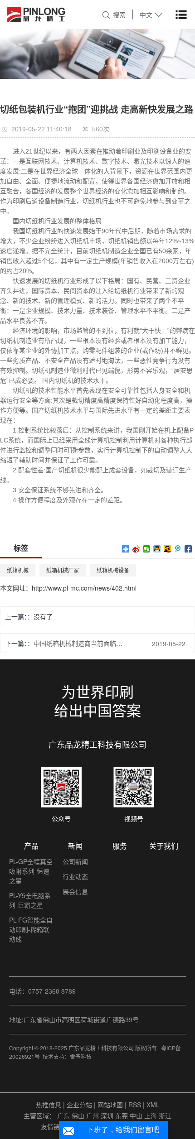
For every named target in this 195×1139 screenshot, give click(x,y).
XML (153, 1104)
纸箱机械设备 (113, 570)
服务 (119, 846)
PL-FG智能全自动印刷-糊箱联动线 (31, 929)
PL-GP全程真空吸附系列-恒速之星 (31, 871)
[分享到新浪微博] (136, 549)
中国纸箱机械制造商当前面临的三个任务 (80, 643)
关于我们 (163, 846)
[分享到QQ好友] (157, 549)
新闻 (75, 846)
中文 (146, 14)
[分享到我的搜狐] (167, 549)
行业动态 (75, 876)
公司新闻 (75, 861)
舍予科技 (81, 1056)
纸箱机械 (18, 570)
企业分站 (79, 1104)
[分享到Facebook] (188, 549)
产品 (31, 846)
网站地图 (111, 1104)
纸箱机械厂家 (62, 570)
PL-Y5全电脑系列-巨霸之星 (30, 900)
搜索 (119, 14)
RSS (134, 1104)
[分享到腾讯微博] (178, 549)
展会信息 (75, 891)
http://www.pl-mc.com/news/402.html (84, 587)
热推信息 (48, 1104)
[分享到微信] (147, 549)
